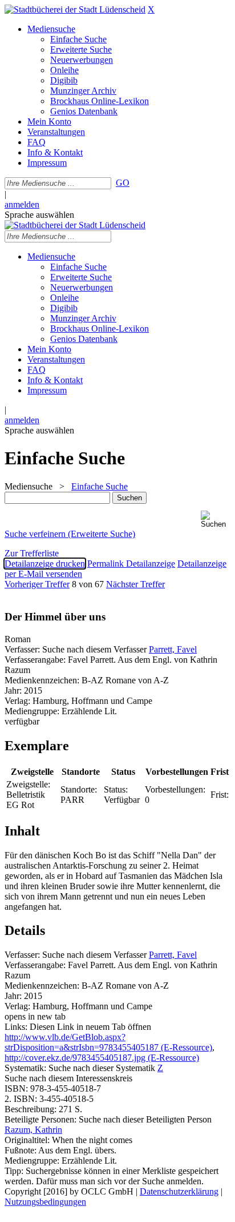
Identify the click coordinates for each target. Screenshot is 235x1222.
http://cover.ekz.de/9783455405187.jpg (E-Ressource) (102, 1057)
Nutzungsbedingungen (45, 1202)
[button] (215, 519)
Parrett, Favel (173, 649)
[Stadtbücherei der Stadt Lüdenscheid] (75, 9)
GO (122, 183)
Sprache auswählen (39, 215)
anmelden (22, 204)
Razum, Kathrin (33, 1130)
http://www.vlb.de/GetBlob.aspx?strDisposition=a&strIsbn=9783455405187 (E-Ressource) (108, 1042)
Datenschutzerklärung (179, 1191)
